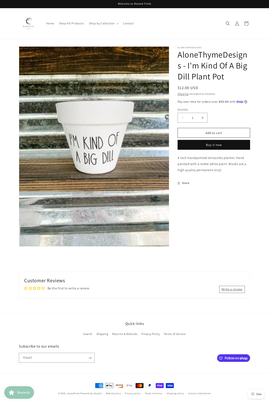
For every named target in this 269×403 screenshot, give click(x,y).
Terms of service (153, 393)
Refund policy (113, 393)
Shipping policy (175, 393)
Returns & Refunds (124, 334)
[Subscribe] (89, 358)
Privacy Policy (150, 334)
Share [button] (186, 183)
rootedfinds (73, 393)
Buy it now (214, 145)
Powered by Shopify (91, 393)
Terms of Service (175, 334)
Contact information (199, 393)
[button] (103, 23)
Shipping (183, 93)
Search (87, 334)
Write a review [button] (232, 289)
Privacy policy (133, 393)
